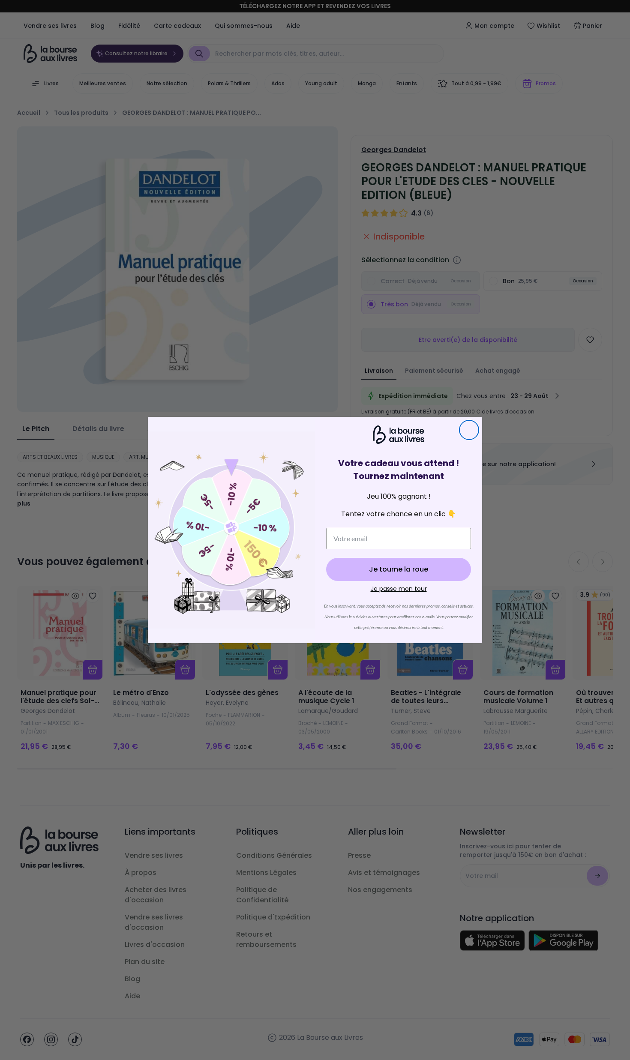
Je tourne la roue (398, 569)
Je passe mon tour (399, 588)
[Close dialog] (469, 430)
